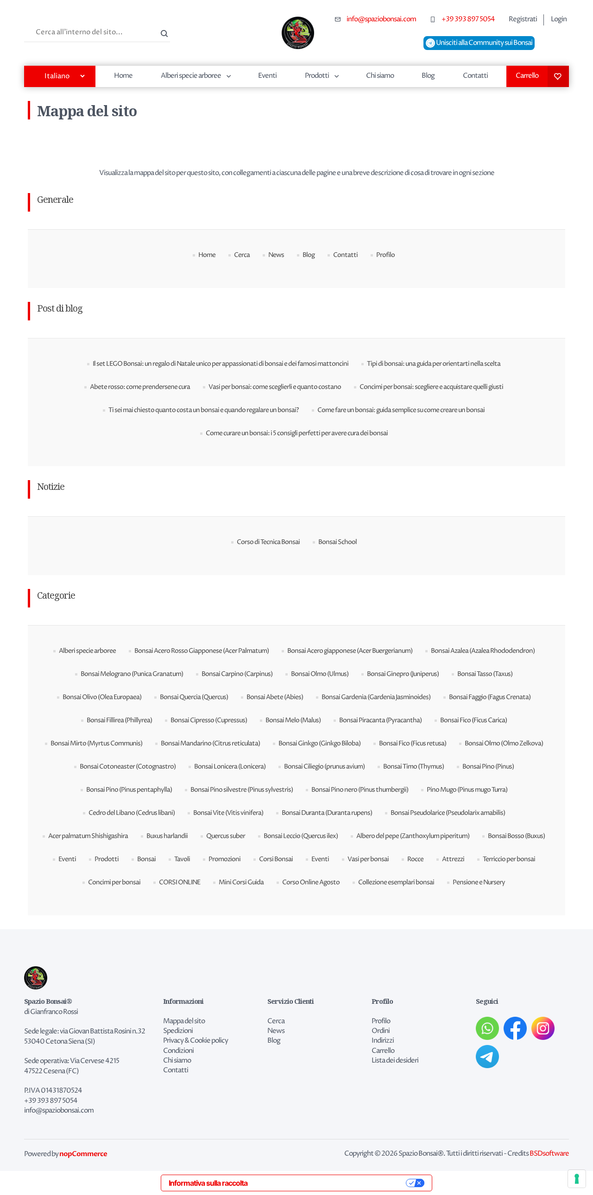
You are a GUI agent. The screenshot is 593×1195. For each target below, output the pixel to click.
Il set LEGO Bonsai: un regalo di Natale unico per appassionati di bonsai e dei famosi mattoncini (220, 363)
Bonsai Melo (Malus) (293, 720)
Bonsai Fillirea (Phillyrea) (119, 720)
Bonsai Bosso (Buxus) (516, 836)
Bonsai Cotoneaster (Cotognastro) (128, 766)
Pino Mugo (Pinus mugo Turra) (467, 789)
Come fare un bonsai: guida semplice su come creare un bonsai (401, 410)
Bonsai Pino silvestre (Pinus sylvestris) (241, 789)
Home (123, 76)
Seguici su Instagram (543, 1028)
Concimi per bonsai (114, 882)
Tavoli (182, 859)
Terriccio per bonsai (509, 859)
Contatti (475, 76)
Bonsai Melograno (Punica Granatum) (132, 673)
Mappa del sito (184, 1021)
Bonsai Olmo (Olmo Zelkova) (504, 743)
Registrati (523, 19)
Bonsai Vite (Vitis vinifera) (228, 812)
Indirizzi (383, 1040)
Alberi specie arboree (191, 76)
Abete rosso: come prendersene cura (140, 386)
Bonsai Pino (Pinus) (488, 766)
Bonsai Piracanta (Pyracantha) (380, 720)
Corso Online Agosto (311, 882)
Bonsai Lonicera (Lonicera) (229, 766)
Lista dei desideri (558, 76)
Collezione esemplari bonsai (396, 882)
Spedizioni (178, 1031)
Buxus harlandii (167, 836)
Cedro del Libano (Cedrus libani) (131, 812)
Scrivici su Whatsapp (487, 1028)
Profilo (385, 254)
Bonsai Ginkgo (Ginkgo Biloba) (319, 743)
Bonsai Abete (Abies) (274, 697)
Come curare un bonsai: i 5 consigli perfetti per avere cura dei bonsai (297, 433)
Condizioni (178, 1051)
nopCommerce (83, 1153)
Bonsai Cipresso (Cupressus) (208, 720)
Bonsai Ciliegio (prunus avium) (324, 766)
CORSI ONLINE (179, 882)
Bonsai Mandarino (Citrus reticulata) (210, 743)
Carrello (527, 76)
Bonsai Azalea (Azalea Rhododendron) (483, 650)
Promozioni (224, 859)
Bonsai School (337, 542)
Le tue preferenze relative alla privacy (331, 1183)
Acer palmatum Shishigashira (88, 836)
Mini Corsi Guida (241, 882)
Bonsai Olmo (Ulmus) (319, 673)
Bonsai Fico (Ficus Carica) (473, 720)
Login (559, 19)
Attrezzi (453, 859)
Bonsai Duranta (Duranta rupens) (327, 812)
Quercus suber (225, 836)
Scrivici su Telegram (487, 1056)
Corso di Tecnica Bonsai (268, 542)
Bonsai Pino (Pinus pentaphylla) (129, 789)
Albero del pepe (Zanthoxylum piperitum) (412, 836)
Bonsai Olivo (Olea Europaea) (102, 697)
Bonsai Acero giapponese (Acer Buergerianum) (349, 650)
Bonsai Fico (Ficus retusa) (412, 743)
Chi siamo (380, 76)
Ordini (381, 1031)
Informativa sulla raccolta (208, 1183)
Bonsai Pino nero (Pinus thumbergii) (359, 789)
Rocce (415, 859)
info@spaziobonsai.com (381, 19)
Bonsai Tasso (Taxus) (484, 673)
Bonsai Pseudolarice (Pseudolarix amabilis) (448, 812)
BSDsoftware (549, 1153)
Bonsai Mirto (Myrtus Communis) (96, 743)
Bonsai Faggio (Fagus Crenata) (489, 697)
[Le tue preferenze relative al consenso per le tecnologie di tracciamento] (577, 1179)
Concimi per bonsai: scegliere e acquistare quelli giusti (431, 386)
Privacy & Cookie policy (195, 1040)
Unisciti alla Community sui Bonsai (483, 43)
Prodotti (317, 76)
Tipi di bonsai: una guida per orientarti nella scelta (433, 363)
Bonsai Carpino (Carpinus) (237, 673)
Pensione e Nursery (479, 882)
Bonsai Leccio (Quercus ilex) (301, 836)
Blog (428, 76)
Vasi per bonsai (368, 859)
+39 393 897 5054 (468, 19)
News (276, 254)
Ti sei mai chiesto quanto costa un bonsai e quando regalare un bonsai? (203, 410)
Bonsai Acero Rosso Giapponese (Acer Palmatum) (201, 650)
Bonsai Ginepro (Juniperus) (403, 673)
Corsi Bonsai (276, 859)
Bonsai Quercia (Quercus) (194, 697)
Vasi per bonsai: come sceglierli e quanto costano (274, 386)
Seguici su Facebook (515, 1028)
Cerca (163, 32)
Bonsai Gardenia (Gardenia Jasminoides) (376, 697)
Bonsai (146, 859)
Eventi (267, 76)
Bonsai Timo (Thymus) (413, 766)
